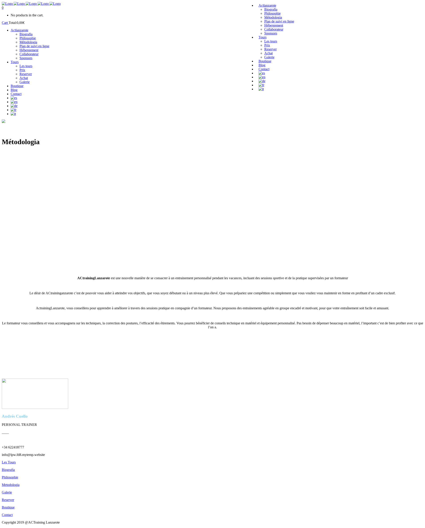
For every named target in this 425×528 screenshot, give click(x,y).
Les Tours (9, 462)
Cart (5, 23)
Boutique (8, 507)
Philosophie (10, 477)
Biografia (8, 470)
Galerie (7, 492)
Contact (7, 515)
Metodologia (10, 485)
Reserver (8, 500)
